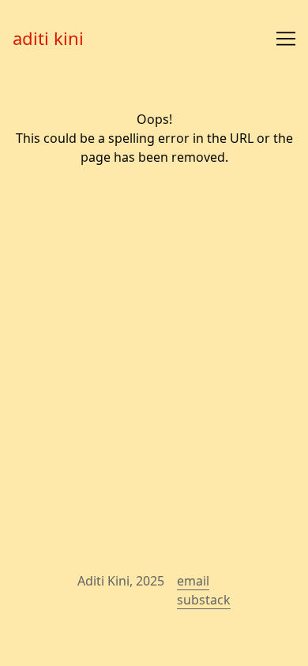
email (193, 580)
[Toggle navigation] (285, 38)
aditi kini (48, 38)
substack (204, 599)
